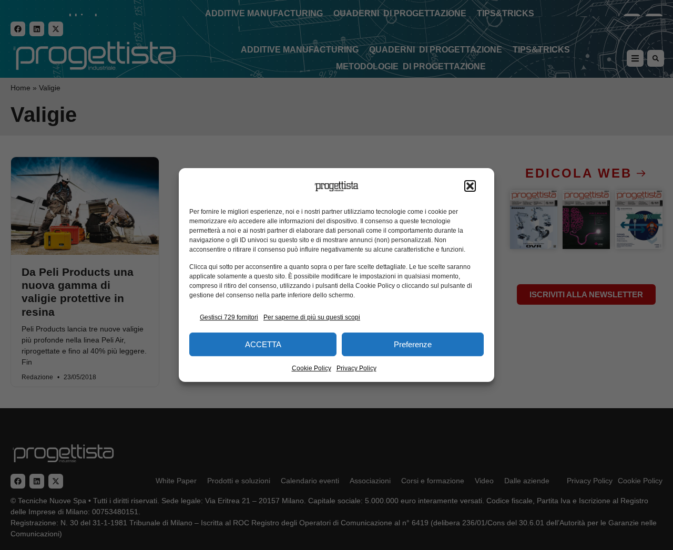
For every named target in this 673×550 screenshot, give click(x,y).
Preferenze (413, 344)
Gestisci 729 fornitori (229, 317)
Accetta (263, 344)
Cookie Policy (311, 368)
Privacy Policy (356, 368)
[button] (470, 186)
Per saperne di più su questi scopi (311, 317)
